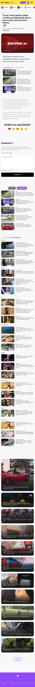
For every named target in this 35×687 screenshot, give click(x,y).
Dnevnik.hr (6, 7)
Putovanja (29, 7)
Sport (21, 7)
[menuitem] (32, 2)
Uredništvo (4, 683)
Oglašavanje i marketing (16, 683)
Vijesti (14, 7)
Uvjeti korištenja (30, 683)
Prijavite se (17, 174)
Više (17, 659)
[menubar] (32, 2)
